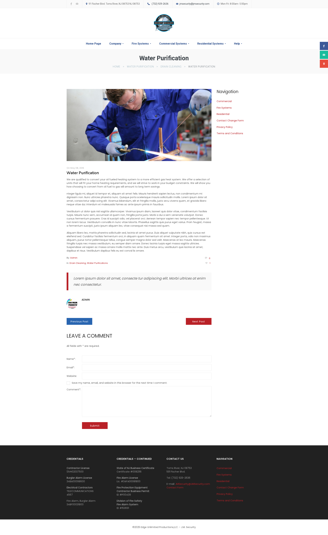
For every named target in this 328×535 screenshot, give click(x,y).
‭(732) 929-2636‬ (160, 3)
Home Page (93, 43)
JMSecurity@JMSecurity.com (192, 484)
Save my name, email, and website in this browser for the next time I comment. (119, 383)
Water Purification (140, 66)
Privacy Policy (225, 127)
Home (116, 66)
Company (115, 43)
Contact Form (175, 487)
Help (237, 43)
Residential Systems (210, 43)
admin (73, 257)
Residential (223, 114)
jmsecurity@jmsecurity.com (194, 3)
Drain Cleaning (171, 66)
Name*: (71, 359)
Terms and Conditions (230, 133)
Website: (72, 376)
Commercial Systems (173, 43)
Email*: (71, 367)
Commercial (224, 101)
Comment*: (74, 389)
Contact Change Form (230, 120)
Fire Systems (140, 43)
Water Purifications (97, 263)
